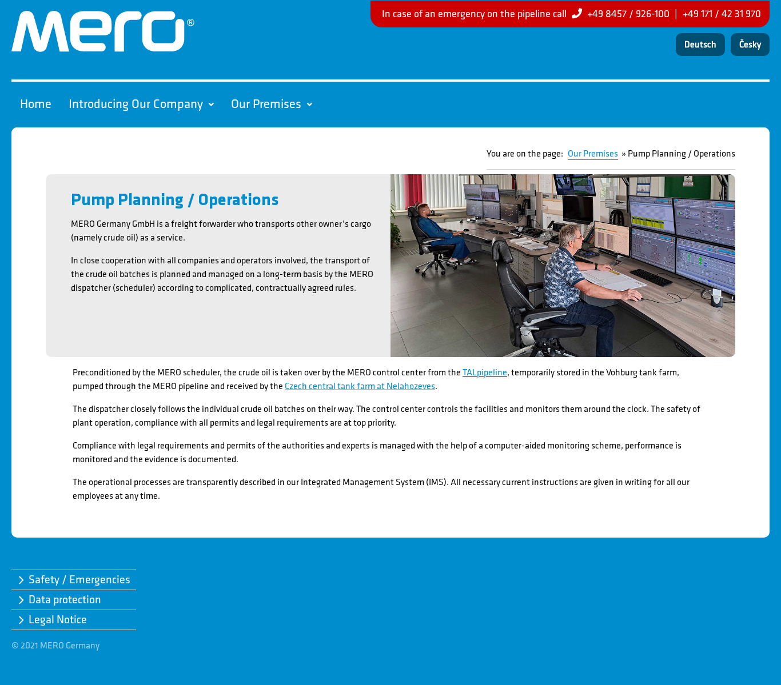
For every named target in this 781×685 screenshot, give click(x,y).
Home (35, 104)
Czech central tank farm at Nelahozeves (360, 386)
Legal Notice (58, 620)
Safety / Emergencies (79, 580)
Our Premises (266, 104)
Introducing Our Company (136, 104)
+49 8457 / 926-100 (628, 14)
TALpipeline (485, 372)
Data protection (65, 600)
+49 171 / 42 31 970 (722, 14)
